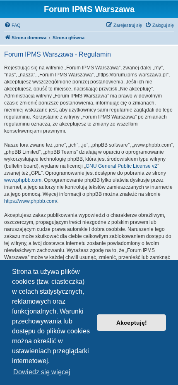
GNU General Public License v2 (121, 166)
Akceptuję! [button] (131, 322)
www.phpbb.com (22, 180)
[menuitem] (12, 25)
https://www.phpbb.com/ (30, 201)
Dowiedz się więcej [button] (41, 371)
